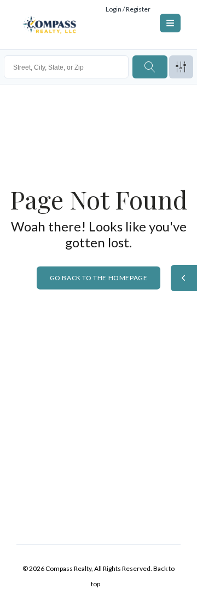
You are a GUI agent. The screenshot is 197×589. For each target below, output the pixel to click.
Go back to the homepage (99, 277)
